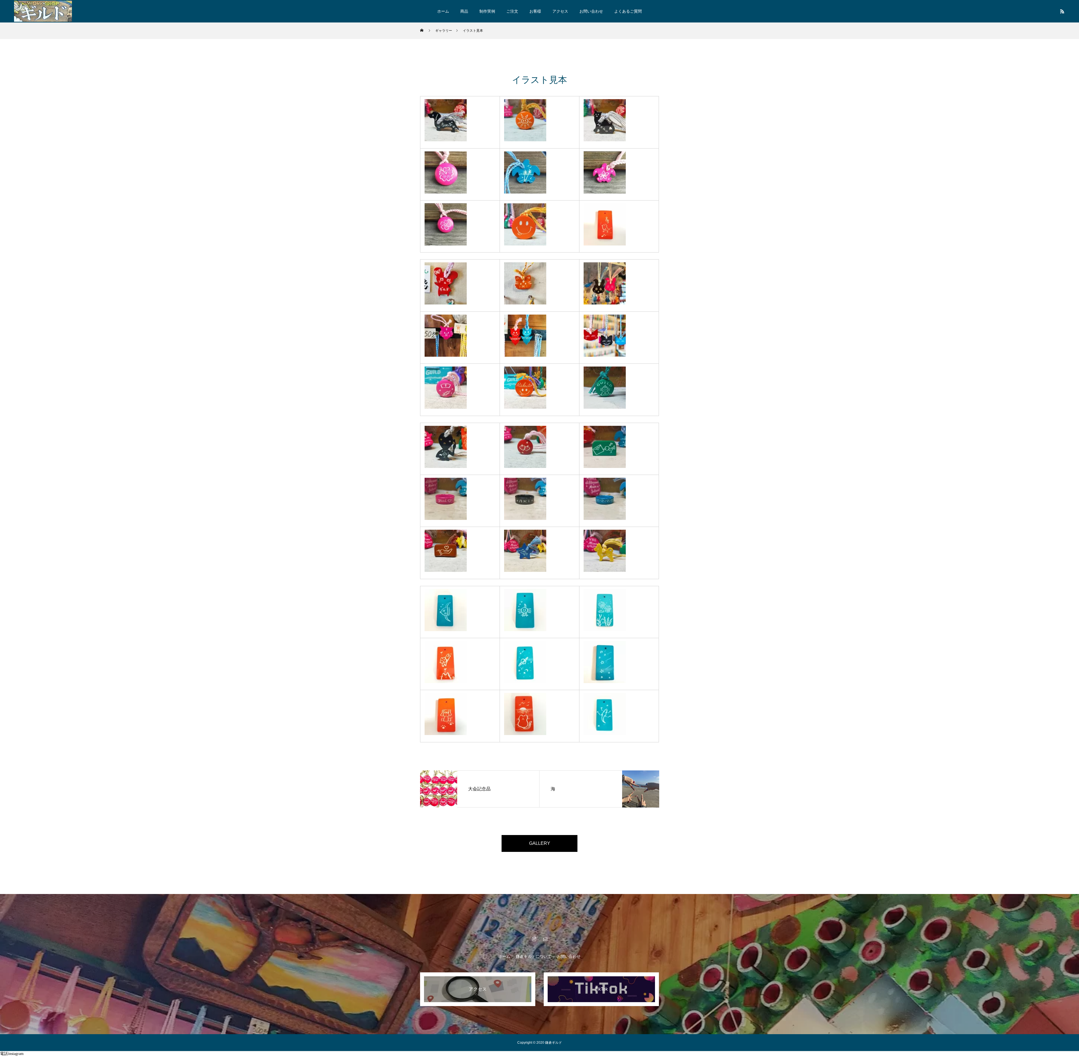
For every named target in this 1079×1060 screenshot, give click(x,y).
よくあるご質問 (628, 11)
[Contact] (545, 939)
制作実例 (487, 11)
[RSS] (1062, 11)
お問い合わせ (591, 11)
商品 (464, 11)
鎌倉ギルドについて (533, 956)
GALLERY (539, 843)
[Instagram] (534, 939)
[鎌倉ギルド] (43, 11)
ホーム (443, 11)
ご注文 (512, 11)
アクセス (560, 11)
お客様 (535, 11)
